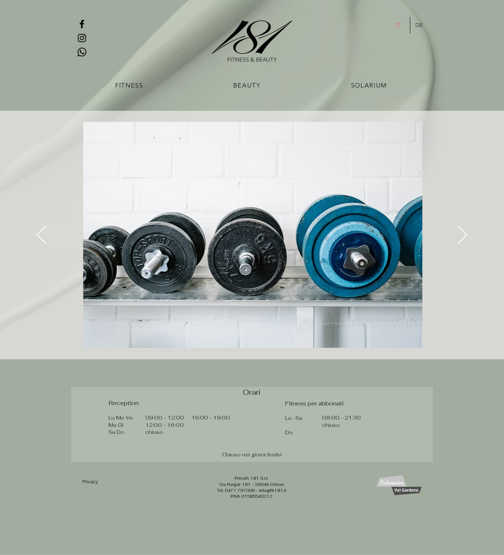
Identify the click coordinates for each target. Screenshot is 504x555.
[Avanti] (462, 235)
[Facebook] (81, 24)
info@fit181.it (272, 490)
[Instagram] (81, 38)
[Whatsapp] (81, 52)
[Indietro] (41, 235)
